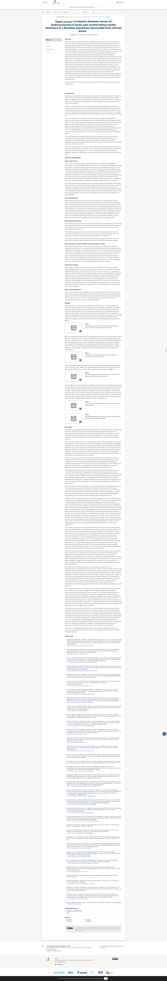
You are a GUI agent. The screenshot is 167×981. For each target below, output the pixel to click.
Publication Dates (50, 49)
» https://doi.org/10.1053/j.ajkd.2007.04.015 (79, 848)
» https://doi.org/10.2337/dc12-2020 (77, 742)
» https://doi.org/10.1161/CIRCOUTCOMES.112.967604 (82, 662)
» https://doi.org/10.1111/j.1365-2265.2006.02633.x (81, 726)
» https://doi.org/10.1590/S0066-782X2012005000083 (81, 804)
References (49, 46)
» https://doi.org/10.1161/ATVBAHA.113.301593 (80, 771)
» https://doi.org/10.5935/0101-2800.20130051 (79, 833)
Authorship (73, 34)
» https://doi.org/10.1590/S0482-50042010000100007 (81, 677)
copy (108, 16)
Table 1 (68, 320)
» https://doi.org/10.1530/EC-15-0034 (77, 734)
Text (47, 43)
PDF (93, 12)
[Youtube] (61, 964)
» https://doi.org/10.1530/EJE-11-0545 (77, 899)
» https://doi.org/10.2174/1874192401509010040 (80, 812)
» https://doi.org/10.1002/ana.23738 (77, 871)
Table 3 (114, 369)
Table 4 (74, 385)
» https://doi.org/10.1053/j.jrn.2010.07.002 (78, 856)
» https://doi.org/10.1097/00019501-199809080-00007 (81, 796)
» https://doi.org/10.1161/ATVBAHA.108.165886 (80, 702)
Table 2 (68, 336)
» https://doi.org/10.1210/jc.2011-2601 (77, 654)
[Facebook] (59, 964)
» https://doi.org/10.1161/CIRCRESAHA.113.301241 (81, 883)
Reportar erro (165, 349)
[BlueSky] (55, 964)
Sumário (48, 12)
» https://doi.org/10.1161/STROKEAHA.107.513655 (80, 694)
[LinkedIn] (58, 964)
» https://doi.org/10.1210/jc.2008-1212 (77, 710)
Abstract (48, 39)
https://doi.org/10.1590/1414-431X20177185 (93, 16)
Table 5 (104, 398)
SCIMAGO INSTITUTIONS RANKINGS (88, 34)
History (48, 52)
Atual (61, 12)
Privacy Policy (99, 978)
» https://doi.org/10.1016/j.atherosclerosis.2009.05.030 (82, 670)
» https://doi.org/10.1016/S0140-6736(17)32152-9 (80, 646)
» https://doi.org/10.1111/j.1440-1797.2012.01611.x (81, 751)
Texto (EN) (84, 12)
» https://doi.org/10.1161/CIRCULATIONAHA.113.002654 (82, 863)
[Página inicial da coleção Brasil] (48, 961)
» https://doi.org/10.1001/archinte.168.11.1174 (80, 686)
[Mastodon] (56, 964)
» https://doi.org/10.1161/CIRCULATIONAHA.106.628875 (82, 821)
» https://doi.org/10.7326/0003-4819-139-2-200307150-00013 (83, 786)
